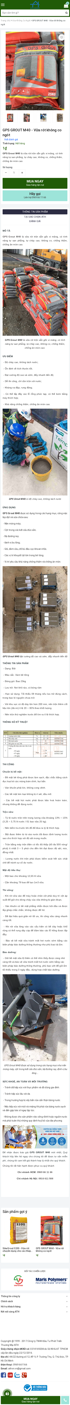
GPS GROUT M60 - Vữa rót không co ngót (50, 1249)
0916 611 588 (46, 1178)
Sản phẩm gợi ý (15, 1212)
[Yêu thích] (61, 37)
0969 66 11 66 (44, 1172)
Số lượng (7, 167)
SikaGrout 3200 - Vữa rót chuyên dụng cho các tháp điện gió (17, 1249)
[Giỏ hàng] (65, 6)
